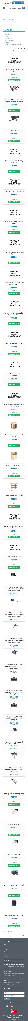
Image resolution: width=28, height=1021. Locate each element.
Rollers (7, 42)
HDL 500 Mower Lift (14, 557)
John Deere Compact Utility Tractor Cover (14, 161)
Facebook (5, 1006)
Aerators (7, 34)
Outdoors (11, 19)
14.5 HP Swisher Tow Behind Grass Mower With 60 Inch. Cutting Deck (14, 666)
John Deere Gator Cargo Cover (14, 191)
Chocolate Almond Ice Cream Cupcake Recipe (12, 979)
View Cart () (20, 2)
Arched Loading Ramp (14, 824)
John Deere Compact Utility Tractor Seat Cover (14, 314)
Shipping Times (7, 971)
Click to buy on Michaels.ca (4, 8)
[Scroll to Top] (23, 935)
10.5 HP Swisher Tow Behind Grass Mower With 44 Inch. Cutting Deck (14, 718)
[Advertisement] (14, 14)
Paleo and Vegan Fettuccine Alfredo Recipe (14, 964)
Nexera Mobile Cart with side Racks (14, 436)
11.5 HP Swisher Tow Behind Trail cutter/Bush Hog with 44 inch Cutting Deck (14, 640)
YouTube (12, 1006)
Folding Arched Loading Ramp (14, 794)
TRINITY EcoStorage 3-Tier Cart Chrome (14, 527)
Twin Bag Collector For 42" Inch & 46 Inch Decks (14, 283)
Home (5, 19)
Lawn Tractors (9, 40)
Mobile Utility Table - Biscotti (14, 496)
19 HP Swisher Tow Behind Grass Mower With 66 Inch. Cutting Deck (14, 743)
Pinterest (10, 1006)
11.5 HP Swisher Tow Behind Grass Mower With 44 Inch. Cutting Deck (14, 692)
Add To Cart (15, 80)
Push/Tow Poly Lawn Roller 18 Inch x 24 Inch (14, 405)
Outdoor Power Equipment (11, 22)
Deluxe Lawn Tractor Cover (14, 915)
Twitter (7, 1006)
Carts (6, 36)
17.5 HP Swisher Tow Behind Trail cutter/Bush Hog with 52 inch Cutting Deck (14, 588)
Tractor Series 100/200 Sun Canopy (14, 70)
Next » (24, 48)
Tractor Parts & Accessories (13, 44)
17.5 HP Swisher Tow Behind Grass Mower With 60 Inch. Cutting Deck (14, 769)
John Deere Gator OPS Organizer (14, 375)
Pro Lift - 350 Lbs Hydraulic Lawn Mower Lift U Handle (14, 101)
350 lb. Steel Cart (14, 130)
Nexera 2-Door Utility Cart (14, 465)
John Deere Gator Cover (14, 343)
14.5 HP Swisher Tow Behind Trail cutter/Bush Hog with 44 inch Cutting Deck (14, 614)
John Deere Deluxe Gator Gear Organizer (14, 253)
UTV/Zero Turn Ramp (14, 855)
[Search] (23, 8)
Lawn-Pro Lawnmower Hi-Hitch (14, 885)
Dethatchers (8, 38)
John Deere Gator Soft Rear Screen (14, 222)
